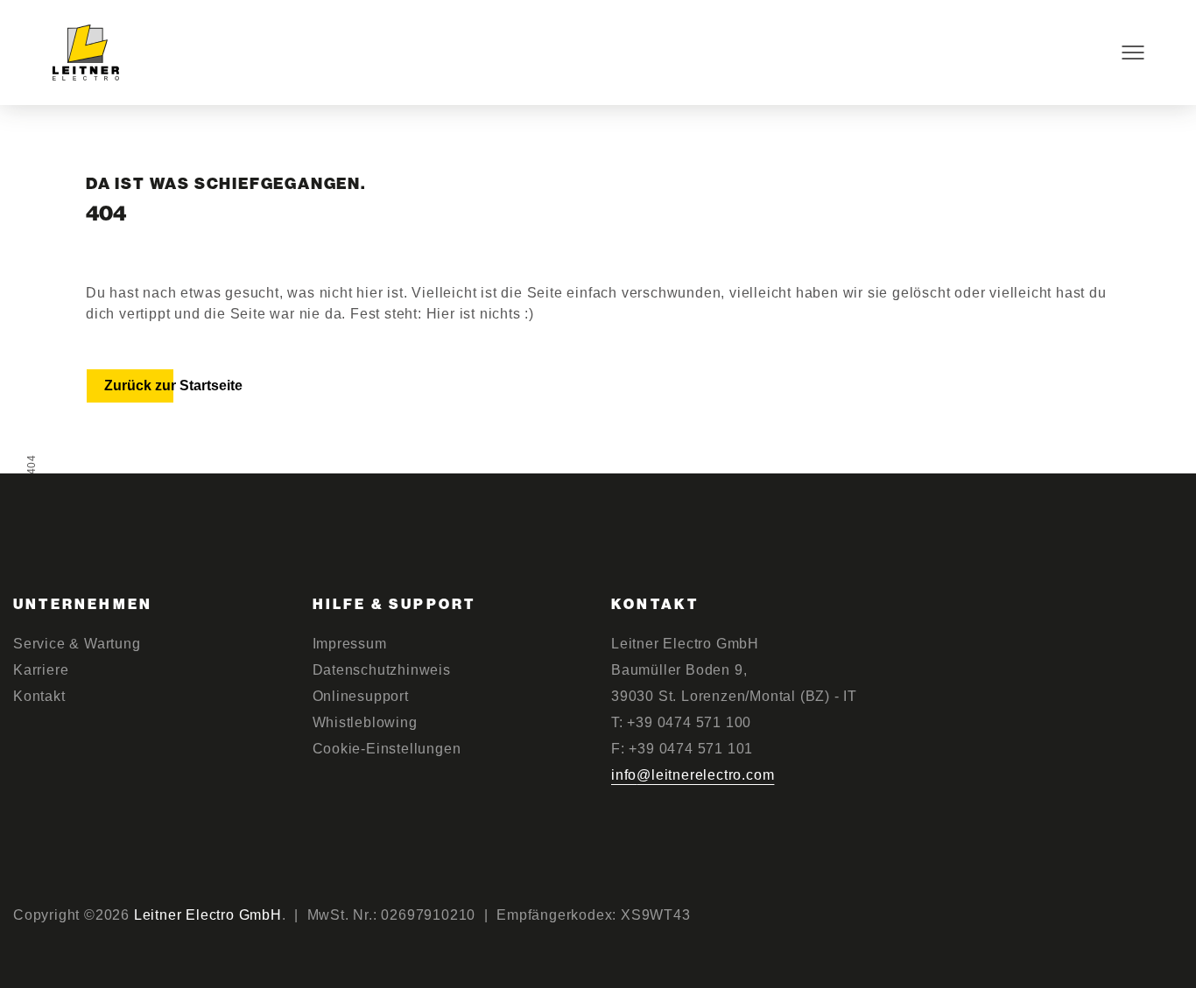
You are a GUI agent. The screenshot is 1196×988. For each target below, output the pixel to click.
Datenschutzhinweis (382, 669)
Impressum (350, 643)
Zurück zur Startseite (173, 385)
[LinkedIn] (1176, 917)
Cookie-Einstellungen (387, 748)
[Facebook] (1128, 917)
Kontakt (39, 696)
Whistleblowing (365, 722)
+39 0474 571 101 (691, 748)
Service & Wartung (77, 643)
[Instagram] (1080, 917)
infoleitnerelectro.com (692, 774)
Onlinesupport (361, 696)
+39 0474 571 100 (689, 722)
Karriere (40, 669)
